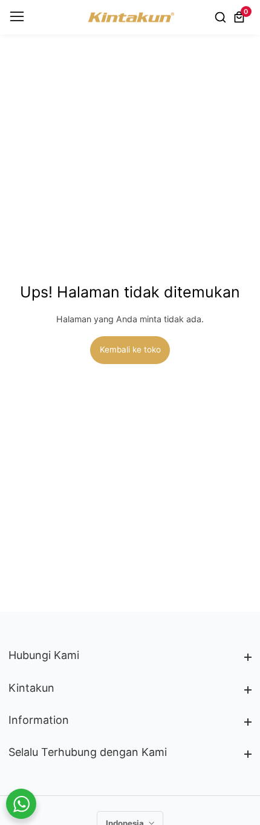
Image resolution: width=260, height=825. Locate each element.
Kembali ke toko (130, 349)
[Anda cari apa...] (222, 17)
